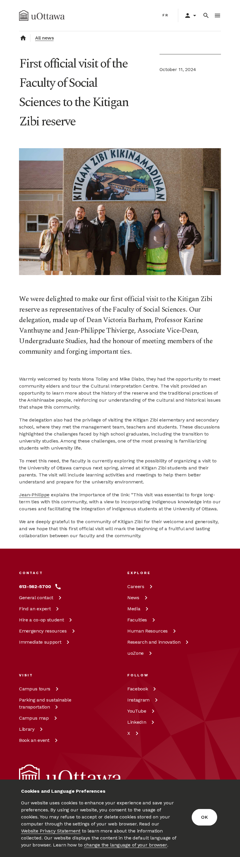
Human (147, 631)
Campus (34, 689)
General (36, 597)
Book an (34, 740)
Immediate (40, 642)
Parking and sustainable (45, 703)
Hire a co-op (41, 620)
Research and (153, 642)
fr (165, 15)
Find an (35, 608)
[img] (42, 15)
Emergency (43, 631)
